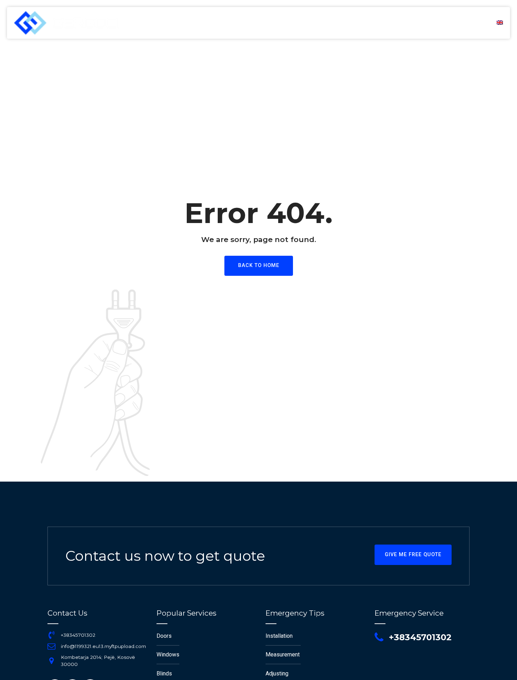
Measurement (283, 654)
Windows (168, 654)
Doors (164, 636)
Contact (466, 23)
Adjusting (277, 673)
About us (337, 23)
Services (379, 23)
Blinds (164, 673)
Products (423, 23)
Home (299, 23)
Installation (279, 636)
